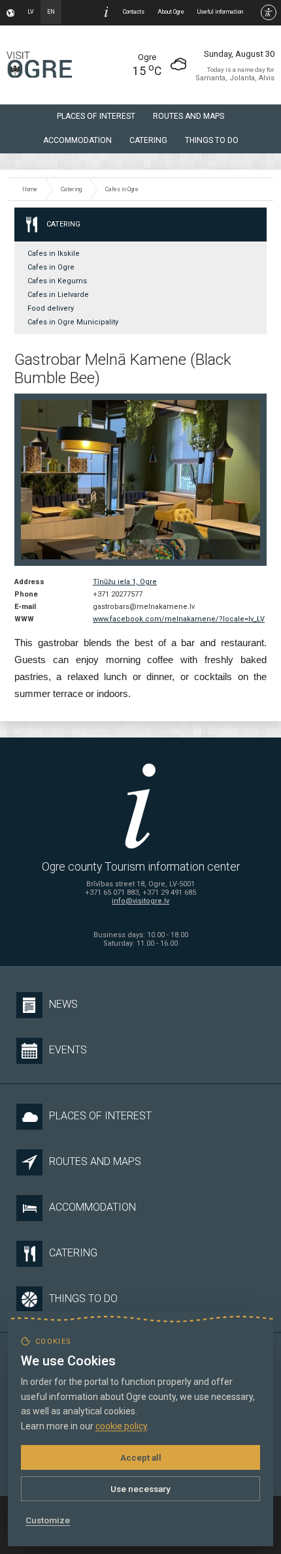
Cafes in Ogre (122, 189)
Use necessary (140, 1489)
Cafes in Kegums (57, 281)
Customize (47, 1520)
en (51, 11)
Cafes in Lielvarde (58, 294)
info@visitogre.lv (140, 901)
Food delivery (50, 308)
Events (68, 1050)
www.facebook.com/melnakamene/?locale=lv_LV (179, 619)
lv (30, 11)
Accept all (140, 1457)
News (63, 1004)
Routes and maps (188, 116)
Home (29, 189)
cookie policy (121, 1426)
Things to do (212, 140)
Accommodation (77, 140)
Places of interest (96, 116)
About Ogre (170, 11)
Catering (148, 140)
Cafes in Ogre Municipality (72, 322)
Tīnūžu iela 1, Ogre (125, 582)
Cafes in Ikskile (53, 253)
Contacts (133, 11)
